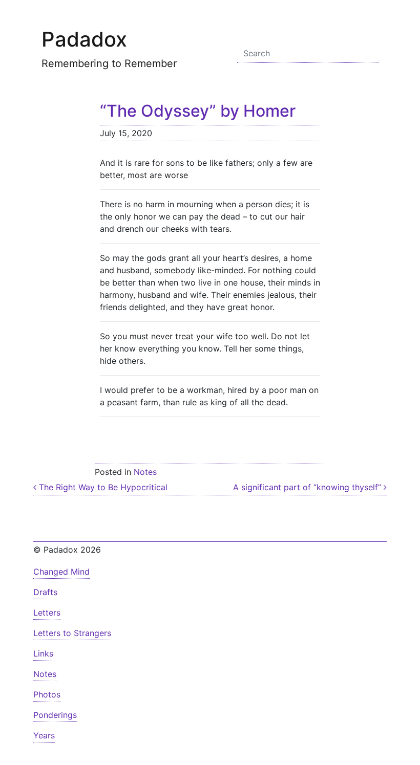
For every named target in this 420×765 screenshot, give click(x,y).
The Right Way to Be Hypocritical (101, 487)
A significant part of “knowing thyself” (308, 487)
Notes (145, 472)
